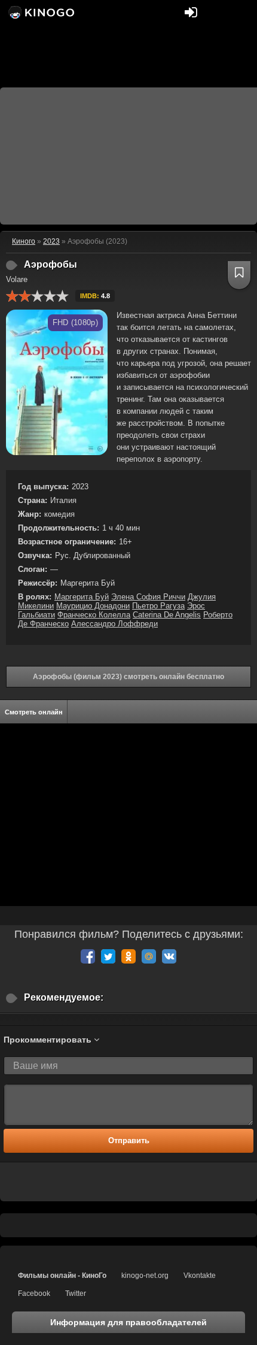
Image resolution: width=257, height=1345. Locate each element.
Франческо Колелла (93, 614)
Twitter (75, 1293)
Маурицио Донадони (93, 605)
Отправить (128, 1140)
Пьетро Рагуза (158, 605)
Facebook (34, 1293)
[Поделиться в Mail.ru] (149, 956)
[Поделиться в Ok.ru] (128, 956)
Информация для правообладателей (128, 1322)
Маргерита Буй (81, 596)
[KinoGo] (40, 12)
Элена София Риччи (148, 596)
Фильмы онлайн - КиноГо (62, 1275)
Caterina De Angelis (167, 614)
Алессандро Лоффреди (114, 623)
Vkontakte (199, 1275)
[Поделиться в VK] (169, 956)
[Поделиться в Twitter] (108, 956)
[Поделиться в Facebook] (88, 956)
